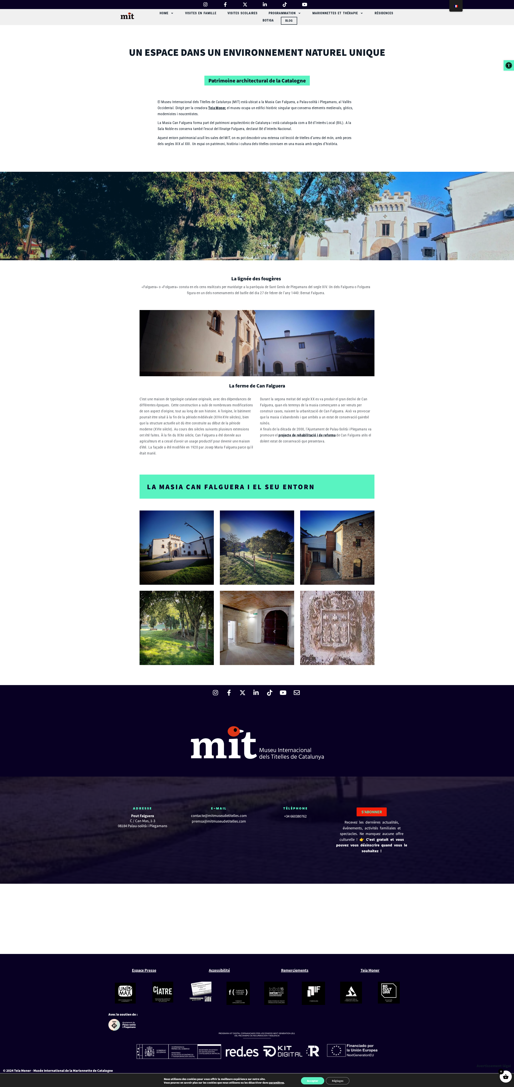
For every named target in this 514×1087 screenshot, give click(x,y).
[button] (167, 13)
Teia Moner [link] (216, 108)
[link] (509, 65)
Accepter (312, 1081)
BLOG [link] (289, 20)
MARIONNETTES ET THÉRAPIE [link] (335, 13)
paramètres (276, 1082)
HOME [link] (164, 13)
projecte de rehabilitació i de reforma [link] (307, 435)
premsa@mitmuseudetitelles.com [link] (219, 821)
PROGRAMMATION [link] (282, 13)
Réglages (337, 1081)
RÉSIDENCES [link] (384, 13)
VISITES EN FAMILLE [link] (200, 13)
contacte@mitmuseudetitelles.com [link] (219, 815)
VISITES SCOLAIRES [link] (242, 13)
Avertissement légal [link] (494, 1065)
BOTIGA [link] (268, 20)
